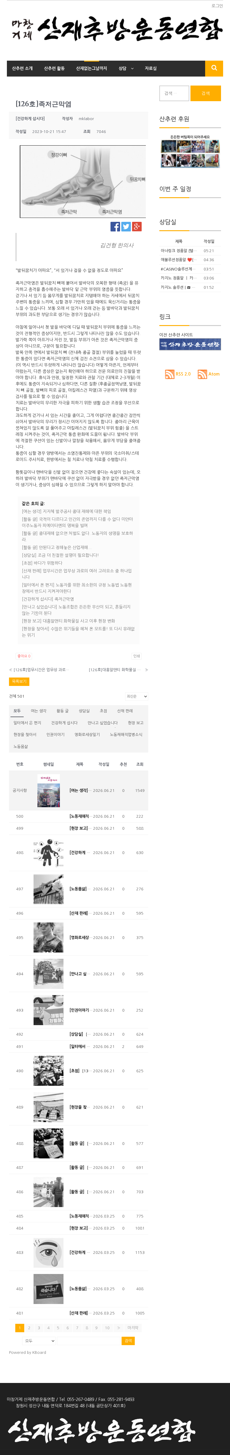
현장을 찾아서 (24, 735)
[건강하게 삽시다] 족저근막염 (48, 599)
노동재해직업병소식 (126, 735)
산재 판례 (125, 711)
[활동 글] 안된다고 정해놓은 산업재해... (57, 547)
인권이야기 (55, 735)
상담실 (84, 711)
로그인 (217, 6)
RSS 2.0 (182, 374)
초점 (103, 711)
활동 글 (63, 711)
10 (107, 1328)
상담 (122, 68)
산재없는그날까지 (91, 68)
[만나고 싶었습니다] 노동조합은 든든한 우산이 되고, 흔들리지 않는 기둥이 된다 (76, 610)
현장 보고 (135, 723)
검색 (128, 1341)
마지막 (133, 1328)
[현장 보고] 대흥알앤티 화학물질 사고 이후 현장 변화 (68, 621)
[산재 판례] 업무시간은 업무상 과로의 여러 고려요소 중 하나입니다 (77, 574)
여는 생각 (38, 711)
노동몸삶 (20, 747)
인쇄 (136, 656)
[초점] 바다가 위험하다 (42, 563)
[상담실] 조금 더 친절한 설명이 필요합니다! (60, 555)
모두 (17, 711)
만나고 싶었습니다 (103, 723)
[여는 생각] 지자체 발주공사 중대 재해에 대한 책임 (66, 511)
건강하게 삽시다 (64, 723)
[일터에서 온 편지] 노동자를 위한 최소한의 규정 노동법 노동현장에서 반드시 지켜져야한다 (77, 588)
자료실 (151, 68)
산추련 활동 (54, 68)
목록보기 (19, 682)
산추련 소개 (22, 68)
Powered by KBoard (27, 1352)
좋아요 (23, 656)
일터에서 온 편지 (27, 723)
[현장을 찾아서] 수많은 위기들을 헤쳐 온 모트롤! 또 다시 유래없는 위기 (78, 632)
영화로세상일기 (87, 735)
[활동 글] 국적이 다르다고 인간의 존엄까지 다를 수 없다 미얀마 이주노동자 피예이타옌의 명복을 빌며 (77, 522)
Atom (213, 374)
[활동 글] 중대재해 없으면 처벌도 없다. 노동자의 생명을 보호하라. (77, 536)
